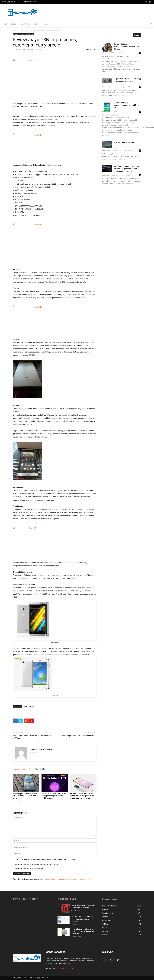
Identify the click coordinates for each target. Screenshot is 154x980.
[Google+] (146, 2)
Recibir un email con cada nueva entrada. (29, 869)
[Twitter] (150, 2)
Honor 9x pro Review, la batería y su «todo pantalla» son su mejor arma (25, 796)
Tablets (36, 24)
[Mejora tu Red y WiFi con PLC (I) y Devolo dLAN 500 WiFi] (107, 80)
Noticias (14, 24)
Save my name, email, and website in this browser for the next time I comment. (45, 859)
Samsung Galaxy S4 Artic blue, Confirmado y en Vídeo (32, 737)
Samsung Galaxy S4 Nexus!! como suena (79, 736)
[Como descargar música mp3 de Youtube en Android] (64, 908)
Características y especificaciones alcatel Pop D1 (126, 105)
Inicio (6, 24)
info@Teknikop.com (65, 968)
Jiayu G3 (32, 706)
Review (45, 24)
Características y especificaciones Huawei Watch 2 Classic (127, 46)
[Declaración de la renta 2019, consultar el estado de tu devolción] (64, 920)
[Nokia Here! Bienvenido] (107, 144)
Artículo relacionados (23, 769)
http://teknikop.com (35, 753)
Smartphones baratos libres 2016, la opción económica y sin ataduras (82, 931)
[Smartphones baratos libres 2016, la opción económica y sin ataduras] (64, 932)
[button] (151, 24)
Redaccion (106, 53)
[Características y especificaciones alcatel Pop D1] (107, 106)
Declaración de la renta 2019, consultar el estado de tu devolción (82, 919)
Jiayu (25, 706)
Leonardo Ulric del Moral (24, 49)
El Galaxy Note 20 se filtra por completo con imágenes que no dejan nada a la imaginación (82, 796)
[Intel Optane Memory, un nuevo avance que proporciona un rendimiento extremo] (107, 168)
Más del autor (40, 769)
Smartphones (25, 24)
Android (21, 31)
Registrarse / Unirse (30, 2)
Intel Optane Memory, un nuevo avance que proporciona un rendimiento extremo (127, 168)
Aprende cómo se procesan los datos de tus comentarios (68, 879)
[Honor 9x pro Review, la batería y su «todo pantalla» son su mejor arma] (26, 783)
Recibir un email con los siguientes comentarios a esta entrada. (37, 864)
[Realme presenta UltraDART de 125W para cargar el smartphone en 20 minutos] (55, 783)
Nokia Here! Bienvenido (124, 142)
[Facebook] (142, 2)
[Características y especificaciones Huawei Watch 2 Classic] (107, 47)
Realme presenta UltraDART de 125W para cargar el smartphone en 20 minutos (54, 796)
